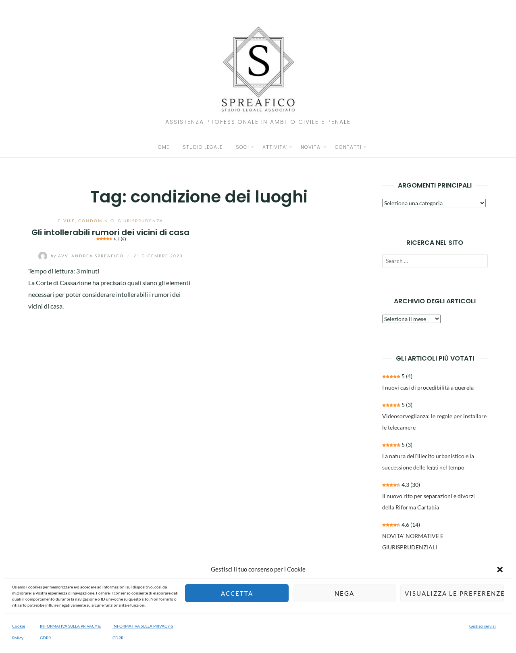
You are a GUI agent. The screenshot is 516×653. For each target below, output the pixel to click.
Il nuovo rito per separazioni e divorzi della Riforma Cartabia (428, 501)
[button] (500, 569)
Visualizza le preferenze (454, 593)
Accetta (237, 593)
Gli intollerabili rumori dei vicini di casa (110, 234)
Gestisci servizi (482, 626)
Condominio (96, 220)
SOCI (242, 147)
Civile (66, 220)
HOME (161, 147)
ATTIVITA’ (274, 147)
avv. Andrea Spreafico (88, 255)
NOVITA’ (311, 147)
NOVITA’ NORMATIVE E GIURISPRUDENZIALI (412, 541)
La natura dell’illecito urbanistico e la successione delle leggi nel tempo (428, 462)
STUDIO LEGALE (203, 147)
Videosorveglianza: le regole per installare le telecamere (434, 422)
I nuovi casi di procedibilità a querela (428, 387)
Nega (344, 593)
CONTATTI (348, 147)
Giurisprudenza (140, 220)
